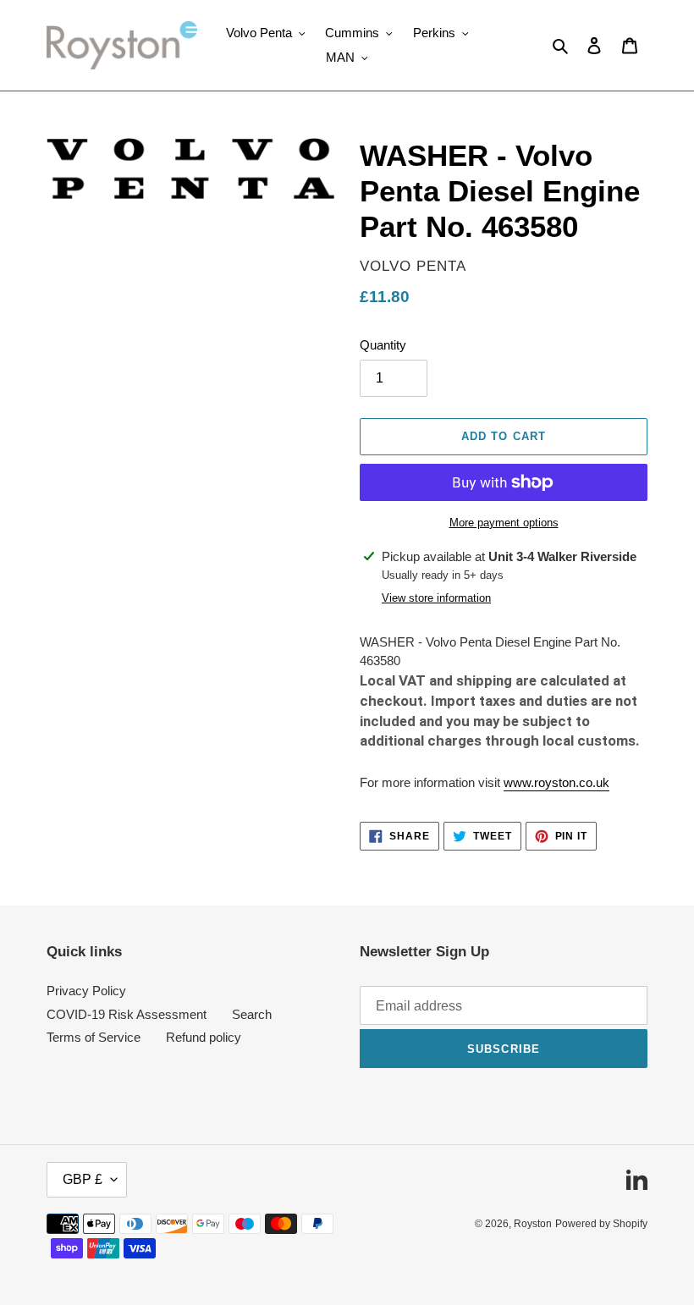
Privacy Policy (86, 990)
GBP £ (82, 1179)
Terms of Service (93, 1037)
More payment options (504, 522)
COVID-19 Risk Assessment (127, 1014)
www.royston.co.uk (556, 782)
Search (252, 1014)
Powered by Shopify (601, 1224)
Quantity (383, 345)
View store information (436, 598)
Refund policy (203, 1037)
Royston (533, 1224)
